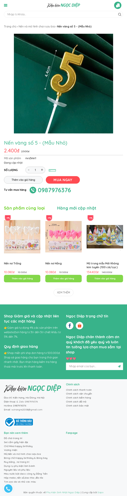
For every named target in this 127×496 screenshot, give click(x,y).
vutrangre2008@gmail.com (26, 409)
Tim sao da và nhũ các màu (20, 481)
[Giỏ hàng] (118, 5)
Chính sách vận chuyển (79, 393)
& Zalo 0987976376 (27, 401)
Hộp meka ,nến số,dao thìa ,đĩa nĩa (23, 477)
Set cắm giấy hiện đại (16, 442)
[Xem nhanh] (22, 248)
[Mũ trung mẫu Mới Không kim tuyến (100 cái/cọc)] (105, 236)
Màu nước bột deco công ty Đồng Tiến (25, 473)
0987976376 (54, 190)
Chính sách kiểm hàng (78, 397)
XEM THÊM (63, 292)
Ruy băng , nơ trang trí (16, 461)
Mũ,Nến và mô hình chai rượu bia (22, 453)
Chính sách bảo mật (77, 405)
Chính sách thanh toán (79, 389)
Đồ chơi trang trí (13, 438)
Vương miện (10, 449)
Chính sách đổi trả (76, 401)
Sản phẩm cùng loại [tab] (24, 208)
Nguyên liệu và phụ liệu (17, 469)
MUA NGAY (62, 180)
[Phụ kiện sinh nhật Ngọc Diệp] (63, 5)
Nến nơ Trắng (12, 263)
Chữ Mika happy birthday (18, 446)
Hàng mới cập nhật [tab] (76, 208)
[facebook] (69, 325)
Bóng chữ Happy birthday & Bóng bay (26, 457)
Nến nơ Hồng (53, 263)
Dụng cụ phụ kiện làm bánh (19, 465)
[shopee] (79, 325)
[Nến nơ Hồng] (63, 236)
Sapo (101, 492)
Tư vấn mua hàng (15, 189)
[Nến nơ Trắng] (22, 236)
